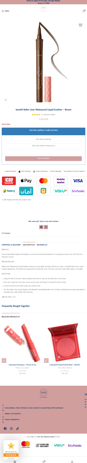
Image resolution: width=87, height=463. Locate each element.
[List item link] (43, 413)
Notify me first (44, 158)
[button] (4, 360)
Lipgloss (26, 368)
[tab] (29, 244)
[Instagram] (46, 227)
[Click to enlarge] (5, 100)
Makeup (18, 368)
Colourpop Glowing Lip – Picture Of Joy (22, 365)
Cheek (60, 368)
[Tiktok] (17, 428)
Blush (64, 368)
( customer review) (48, 114)
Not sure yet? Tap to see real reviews (44, 221)
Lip (22, 368)
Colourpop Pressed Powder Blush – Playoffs (65, 365)
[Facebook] (41, 227)
